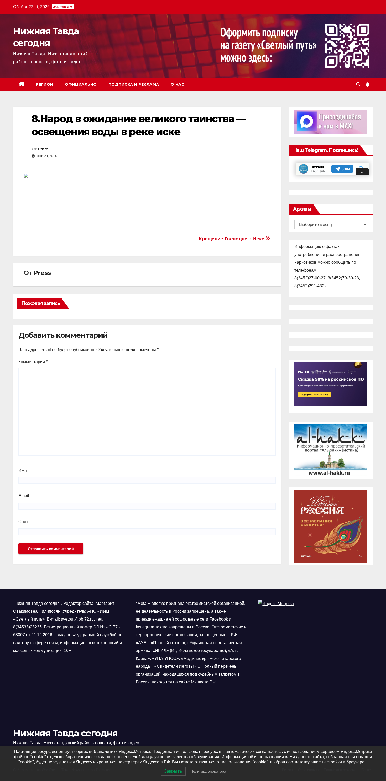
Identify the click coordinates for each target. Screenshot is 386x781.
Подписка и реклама (133, 84)
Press (43, 149)
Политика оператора (208, 771)
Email (23, 496)
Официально (81, 84)
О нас (178, 84)
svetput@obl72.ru (77, 619)
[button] (358, 84)
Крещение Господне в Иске (232, 238)
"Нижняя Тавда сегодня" (37, 603)
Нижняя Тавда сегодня (65, 733)
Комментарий (33, 361)
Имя (22, 470)
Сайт (23, 521)
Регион (44, 84)
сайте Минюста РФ (197, 682)
